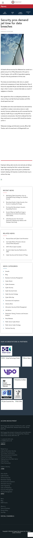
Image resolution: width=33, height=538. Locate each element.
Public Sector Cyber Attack (12, 322)
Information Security (6, 483)
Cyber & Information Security (8, 451)
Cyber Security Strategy (11, 294)
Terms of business (5, 508)
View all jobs (4, 473)
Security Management (6, 491)
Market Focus (4, 449)
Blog (6, 274)
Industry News (9, 304)
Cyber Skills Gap (9, 297)
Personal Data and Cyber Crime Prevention (17, 238)
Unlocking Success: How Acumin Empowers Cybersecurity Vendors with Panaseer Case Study (16, 220)
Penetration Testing (6, 479)
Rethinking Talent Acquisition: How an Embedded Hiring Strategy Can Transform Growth (17, 197)
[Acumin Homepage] (16, 2)
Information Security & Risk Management (16, 307)
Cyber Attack (8, 281)
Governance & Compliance (12, 300)
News (2, 498)
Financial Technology (6, 457)
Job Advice (8, 310)
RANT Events (4, 502)
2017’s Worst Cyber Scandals (13, 247)
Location (3, 442)
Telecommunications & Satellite (9, 455)
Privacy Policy (4, 510)
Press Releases (9, 318)
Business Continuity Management (14, 278)
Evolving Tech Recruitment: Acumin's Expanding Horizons (15, 208)
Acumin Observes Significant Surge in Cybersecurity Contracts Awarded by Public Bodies (16, 213)
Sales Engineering (5, 485)
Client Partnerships (6, 463)
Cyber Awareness (9, 284)
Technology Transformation (8, 453)
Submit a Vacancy (5, 466)
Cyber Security (9, 287)
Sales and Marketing (6, 487)
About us (3, 506)
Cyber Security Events (11, 291)
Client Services (5, 461)
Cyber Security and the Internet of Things (17, 255)
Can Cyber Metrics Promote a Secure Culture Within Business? (15, 242)
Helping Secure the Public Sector (9, 459)
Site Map (3, 512)
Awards (7, 271)
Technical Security (10, 328)
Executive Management (7, 489)
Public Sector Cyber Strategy (13, 325)
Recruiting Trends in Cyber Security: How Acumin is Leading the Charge (16, 203)
